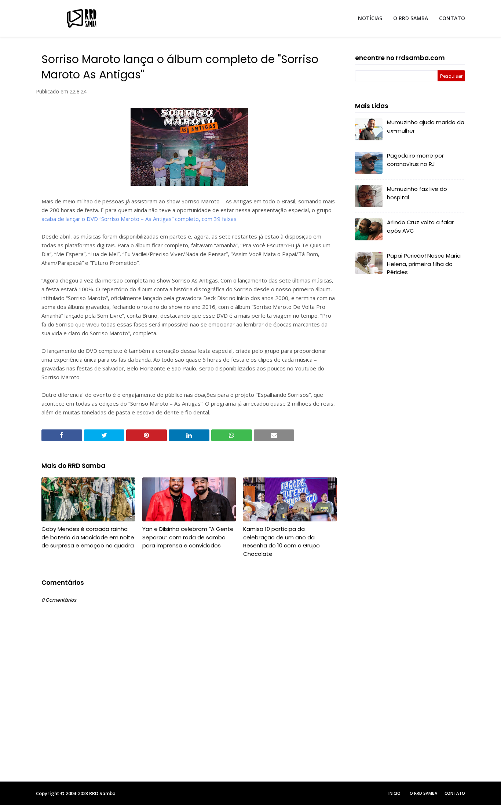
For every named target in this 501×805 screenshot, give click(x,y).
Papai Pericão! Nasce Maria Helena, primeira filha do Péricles (424, 264)
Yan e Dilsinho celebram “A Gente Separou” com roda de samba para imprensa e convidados (188, 537)
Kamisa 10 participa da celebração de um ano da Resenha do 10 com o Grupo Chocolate (281, 541)
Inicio (394, 793)
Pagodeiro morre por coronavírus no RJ (415, 160)
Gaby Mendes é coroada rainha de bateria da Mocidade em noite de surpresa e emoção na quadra (87, 537)
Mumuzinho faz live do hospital (417, 193)
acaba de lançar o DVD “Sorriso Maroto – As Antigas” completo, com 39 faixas (139, 218)
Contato (455, 793)
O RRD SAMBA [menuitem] (410, 18)
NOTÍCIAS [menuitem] (370, 18)
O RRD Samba (423, 793)
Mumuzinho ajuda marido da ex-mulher (425, 126)
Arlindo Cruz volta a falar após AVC (420, 226)
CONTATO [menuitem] (452, 18)
